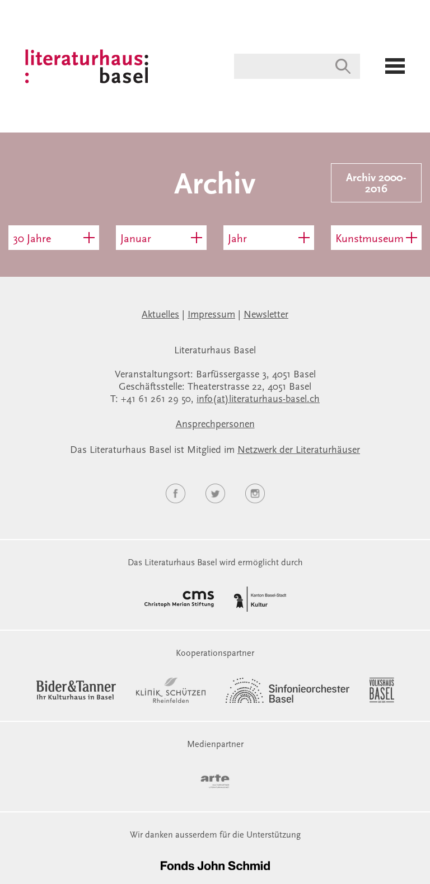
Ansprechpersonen (215, 425)
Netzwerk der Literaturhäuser (298, 451)
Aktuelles (160, 315)
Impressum (211, 315)
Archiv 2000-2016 (376, 184)
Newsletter (266, 315)
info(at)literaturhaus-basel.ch (258, 400)
